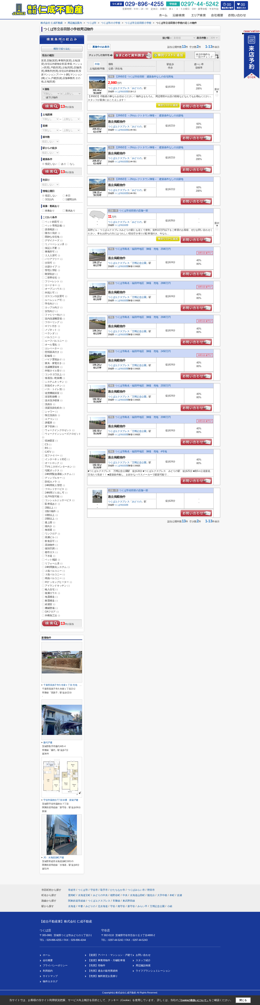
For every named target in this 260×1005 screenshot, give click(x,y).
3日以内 (49, 199)
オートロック (53, 463)
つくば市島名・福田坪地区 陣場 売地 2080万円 (143, 417)
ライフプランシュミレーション (153, 970)
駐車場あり (52, 503)
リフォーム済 (53, 563)
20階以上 (51, 518)
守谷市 (94, 889)
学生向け (51, 303)
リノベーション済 (56, 244)
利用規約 (48, 970)
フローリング (53, 322)
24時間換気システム (57, 567)
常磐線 (117, 900)
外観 (97, 64)
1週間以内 (70, 199)
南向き (50, 526)
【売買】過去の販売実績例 (103, 970)
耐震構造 (51, 600)
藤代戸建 (47, 742)
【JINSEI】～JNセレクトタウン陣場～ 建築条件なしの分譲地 (149, 115)
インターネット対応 (57, 459)
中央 (125, 895)
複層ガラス (52, 593)
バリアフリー (53, 259)
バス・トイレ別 (55, 389)
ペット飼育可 (53, 221)
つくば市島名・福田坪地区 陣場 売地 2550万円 (143, 385)
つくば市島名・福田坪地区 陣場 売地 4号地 (141, 451)
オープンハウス (55, 288)
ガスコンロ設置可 (56, 296)
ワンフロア (52, 533)
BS (48, 448)
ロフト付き (52, 326)
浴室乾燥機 (52, 396)
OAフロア (52, 611)
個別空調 (51, 548)
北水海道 (103, 906)
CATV (49, 451)
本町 (172, 895)
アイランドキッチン (57, 585)
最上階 (50, 522)
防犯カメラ (52, 481)
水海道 (72, 906)
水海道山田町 (138, 895)
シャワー (51, 411)
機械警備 (51, 608)
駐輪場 (50, 355)
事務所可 (51, 251)
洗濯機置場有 (53, 367)
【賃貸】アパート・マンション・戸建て (110, 955)
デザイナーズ (53, 240)
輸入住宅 (51, 589)
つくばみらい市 (136, 889)
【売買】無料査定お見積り (103, 976)
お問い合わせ (143, 955)
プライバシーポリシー (55, 965)
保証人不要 (52, 248)
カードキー (52, 285)
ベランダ (51, 333)
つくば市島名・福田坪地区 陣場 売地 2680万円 (143, 317)
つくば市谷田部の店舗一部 (133, 210)
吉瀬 (179, 895)
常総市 (72, 889)
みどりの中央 (100, 895)
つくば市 (118, 91)
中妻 (80, 906)
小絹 (169, 906)
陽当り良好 (52, 233)
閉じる (243, 1000)
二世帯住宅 (52, 277)
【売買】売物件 (96, 965)
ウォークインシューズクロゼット (61, 435)
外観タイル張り (55, 370)
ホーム (46, 955)
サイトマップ (50, 976)
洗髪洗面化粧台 (55, 407)
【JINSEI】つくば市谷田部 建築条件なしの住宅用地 (144, 76)
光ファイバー (53, 455)
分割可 (50, 262)
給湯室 (50, 604)
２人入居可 (52, 255)
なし (72, 163)
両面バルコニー (55, 578)
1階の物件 (52, 511)
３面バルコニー (55, 574)
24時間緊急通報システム (59, 474)
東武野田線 (129, 900)
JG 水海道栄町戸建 (53, 857)
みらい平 (142, 906)
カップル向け (53, 307)
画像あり (49, 210)
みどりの (136, 88)
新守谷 (131, 906)
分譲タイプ (52, 266)
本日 (67, 195)
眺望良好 (51, 274)
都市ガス (51, 552)
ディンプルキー (55, 477)
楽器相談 (51, 229)
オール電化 (52, 344)
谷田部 (125, 91)
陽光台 (151, 895)
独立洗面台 (52, 415)
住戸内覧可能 (53, 496)
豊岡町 (72, 895)
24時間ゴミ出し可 (56, 492)
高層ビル (51, 537)
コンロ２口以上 (55, 374)
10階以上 (51, 515)
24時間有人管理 (55, 485)
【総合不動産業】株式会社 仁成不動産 (66, 921)
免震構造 (51, 596)
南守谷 (121, 906)
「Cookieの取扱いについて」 (193, 1000)
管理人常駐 (52, 270)
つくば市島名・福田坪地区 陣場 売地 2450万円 (143, 351)
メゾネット (52, 329)
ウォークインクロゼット (59, 430)
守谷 (112, 906)
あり (63, 163)
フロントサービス (56, 489)
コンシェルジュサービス (59, 500)
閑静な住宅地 (53, 236)
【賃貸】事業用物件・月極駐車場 (106, 960)
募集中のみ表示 (100, 46)
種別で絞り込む (61, 48)
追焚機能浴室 (53, 393)
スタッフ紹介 (143, 960)
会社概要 (48, 960)
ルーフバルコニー (56, 340)
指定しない (51, 163)
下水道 (50, 555)
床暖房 (50, 422)
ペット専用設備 (55, 225)
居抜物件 (51, 544)
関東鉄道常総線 (77, 900)
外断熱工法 (52, 615)
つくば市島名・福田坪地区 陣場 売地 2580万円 (143, 249)
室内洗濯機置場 (55, 318)
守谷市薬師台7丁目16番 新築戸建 (60, 800)
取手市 (104, 889)
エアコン (51, 419)
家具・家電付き (55, 363)
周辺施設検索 (143, 965)
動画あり (70, 210)
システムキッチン (56, 381)
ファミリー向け (55, 314)
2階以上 (50, 507)
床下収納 (51, 426)
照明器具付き (53, 352)
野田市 (151, 889)
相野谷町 (115, 895)
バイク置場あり (55, 359)
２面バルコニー (55, 570)
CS (48, 444)
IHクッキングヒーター (58, 582)
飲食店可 (51, 541)
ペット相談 (52, 559)
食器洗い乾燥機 (55, 378)
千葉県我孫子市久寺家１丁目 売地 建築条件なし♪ (68, 685)
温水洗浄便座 (53, 400)
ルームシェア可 (55, 300)
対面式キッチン (55, 385)
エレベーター (53, 348)
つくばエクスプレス (118, 88)
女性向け (51, 311)
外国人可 (51, 292)
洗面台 (50, 404)
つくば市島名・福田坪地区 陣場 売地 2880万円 (143, 283)
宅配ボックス (53, 470)
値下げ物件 (52, 97)
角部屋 (50, 529)
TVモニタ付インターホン (60, 466)
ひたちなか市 (117, 889)
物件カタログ (50, 981)
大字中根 (162, 895)
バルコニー (52, 337)
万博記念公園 (139, 263)
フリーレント (53, 281)
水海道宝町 (84, 895)
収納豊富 (51, 440)
